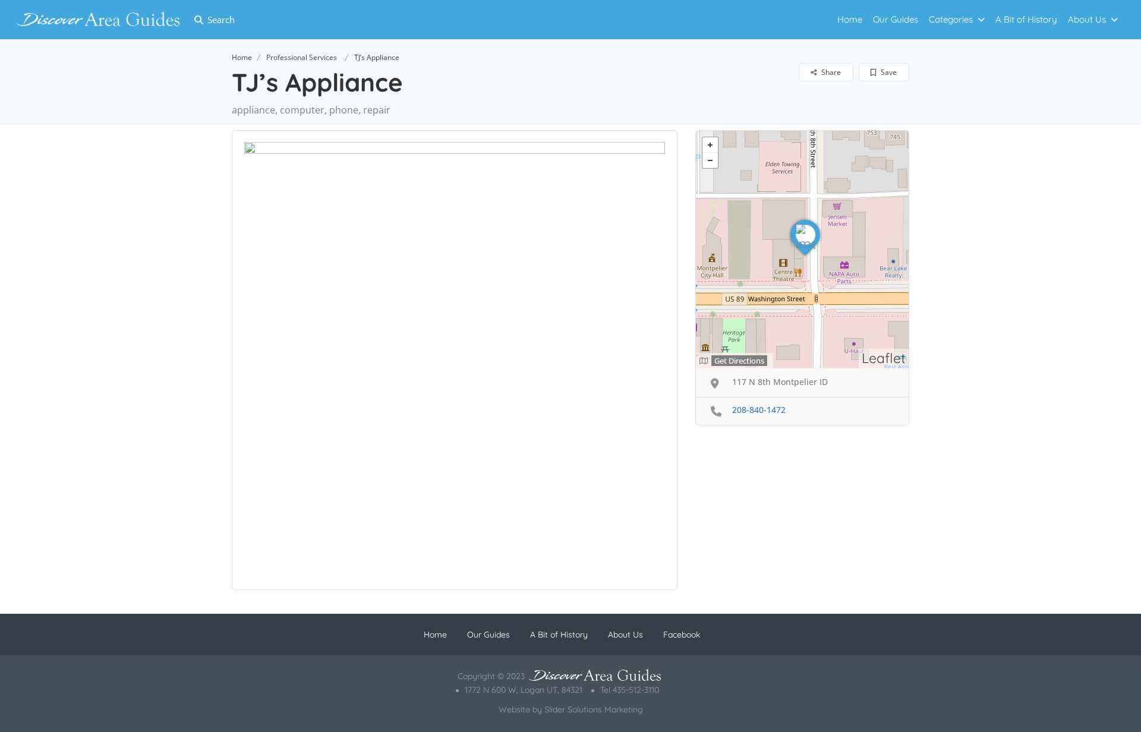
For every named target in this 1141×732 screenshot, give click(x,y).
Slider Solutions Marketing (593, 709)
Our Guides (895, 19)
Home (849, 19)
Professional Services (301, 57)
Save (888, 72)
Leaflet (884, 358)
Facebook (681, 634)
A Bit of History (1026, 19)
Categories (951, 19)
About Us (1087, 19)
